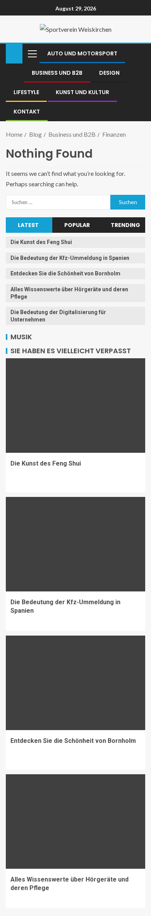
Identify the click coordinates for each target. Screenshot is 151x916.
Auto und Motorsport (82, 53)
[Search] (138, 53)
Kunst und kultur (82, 92)
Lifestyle (26, 92)
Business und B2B (57, 73)
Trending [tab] (125, 225)
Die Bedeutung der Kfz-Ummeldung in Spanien (69, 258)
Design (109, 73)
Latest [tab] (28, 225)
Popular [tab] (77, 225)
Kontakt (27, 111)
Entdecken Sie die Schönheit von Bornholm (65, 273)
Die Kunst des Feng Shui (41, 242)
